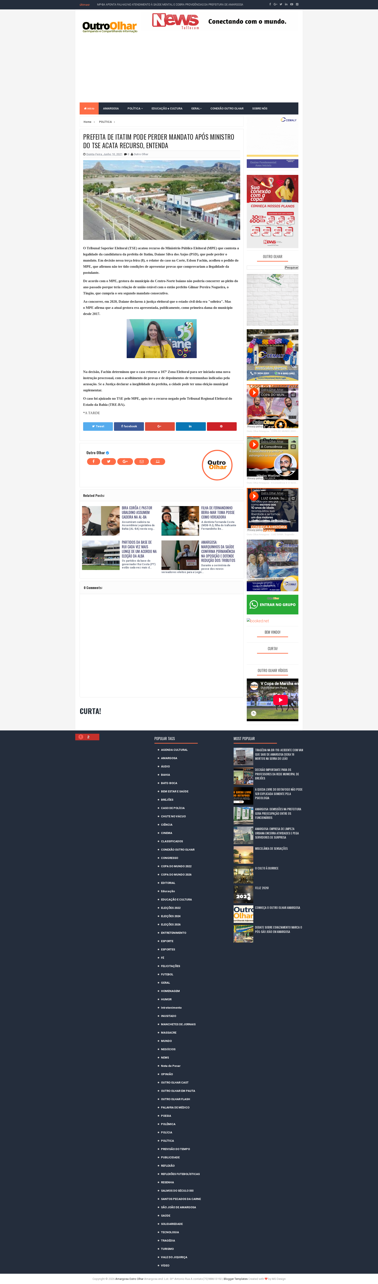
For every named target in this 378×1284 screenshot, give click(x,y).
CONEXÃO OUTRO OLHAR (226, 108)
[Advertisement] (189, 67)
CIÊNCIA (166, 824)
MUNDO (166, 1041)
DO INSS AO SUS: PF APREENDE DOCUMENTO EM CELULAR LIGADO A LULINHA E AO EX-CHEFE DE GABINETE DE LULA (168, 4)
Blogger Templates (236, 1278)
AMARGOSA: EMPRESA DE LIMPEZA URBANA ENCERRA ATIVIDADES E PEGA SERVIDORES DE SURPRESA (277, 832)
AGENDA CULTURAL (174, 749)
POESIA (166, 1115)
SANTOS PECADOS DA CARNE (181, 1199)
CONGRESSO (169, 858)
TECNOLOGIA (170, 1232)
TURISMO (167, 1249)
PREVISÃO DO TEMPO (175, 1149)
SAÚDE (165, 1215)
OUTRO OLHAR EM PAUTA (178, 1090)
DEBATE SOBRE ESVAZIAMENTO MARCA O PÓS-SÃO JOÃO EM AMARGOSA (278, 929)
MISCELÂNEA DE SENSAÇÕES (271, 848)
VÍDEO (165, 1265)
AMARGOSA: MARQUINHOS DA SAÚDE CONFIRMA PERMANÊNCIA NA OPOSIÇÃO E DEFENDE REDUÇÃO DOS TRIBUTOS (218, 551)
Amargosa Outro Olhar (129, 1278)
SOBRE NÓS (259, 108)
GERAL (195, 108)
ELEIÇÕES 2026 (170, 924)
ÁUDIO (165, 766)
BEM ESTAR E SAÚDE (174, 791)
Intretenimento (171, 1007)
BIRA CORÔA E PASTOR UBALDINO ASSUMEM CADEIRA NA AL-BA (137, 512)
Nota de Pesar (171, 1066)
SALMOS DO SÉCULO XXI (177, 1190)
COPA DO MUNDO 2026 (176, 874)
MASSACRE (168, 1032)
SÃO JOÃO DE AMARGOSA (178, 1207)
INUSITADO (168, 1016)
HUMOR (166, 999)
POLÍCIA (166, 1132)
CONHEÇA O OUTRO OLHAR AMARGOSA (277, 907)
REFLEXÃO (168, 1165)
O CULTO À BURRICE (266, 868)
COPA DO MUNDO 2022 (176, 866)
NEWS (165, 1057)
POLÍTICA (134, 108)
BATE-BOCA (169, 783)
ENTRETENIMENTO (173, 932)
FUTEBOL (167, 974)
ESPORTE (167, 941)
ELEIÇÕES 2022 (170, 907)
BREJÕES (167, 799)
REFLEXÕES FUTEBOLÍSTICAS (180, 1174)
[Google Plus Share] (160, 426)
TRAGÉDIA (168, 1240)
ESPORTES (168, 949)
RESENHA (167, 1182)
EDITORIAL (168, 883)
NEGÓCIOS (168, 1049)
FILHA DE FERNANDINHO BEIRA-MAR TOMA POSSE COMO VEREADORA (217, 512)
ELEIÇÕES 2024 (170, 916)
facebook (130, 426)
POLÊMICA (168, 1124)
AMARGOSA (111, 108)
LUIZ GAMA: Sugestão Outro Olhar (289, 534)
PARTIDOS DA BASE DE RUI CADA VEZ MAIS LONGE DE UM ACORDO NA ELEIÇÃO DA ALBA (139, 549)
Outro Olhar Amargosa (258, 431)
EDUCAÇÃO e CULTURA (167, 108)
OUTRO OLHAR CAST (175, 1082)
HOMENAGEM (170, 991)
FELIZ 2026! (262, 887)
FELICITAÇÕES (170, 966)
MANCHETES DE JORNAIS (178, 1024)
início (90, 108)
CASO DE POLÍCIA (173, 808)
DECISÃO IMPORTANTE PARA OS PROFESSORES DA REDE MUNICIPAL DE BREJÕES (277, 773)
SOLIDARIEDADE (172, 1224)
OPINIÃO (167, 1074)
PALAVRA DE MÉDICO (175, 1107)
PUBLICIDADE (170, 1157)
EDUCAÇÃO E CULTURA (176, 899)
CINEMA (166, 833)
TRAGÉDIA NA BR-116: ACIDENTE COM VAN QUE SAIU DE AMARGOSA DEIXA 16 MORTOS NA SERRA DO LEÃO (279, 754)
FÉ (162, 957)
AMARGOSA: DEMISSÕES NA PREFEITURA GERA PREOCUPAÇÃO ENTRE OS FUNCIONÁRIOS (278, 813)
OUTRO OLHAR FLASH (175, 1099)
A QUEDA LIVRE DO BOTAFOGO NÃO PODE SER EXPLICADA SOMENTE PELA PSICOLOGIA (279, 793)
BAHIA (165, 774)
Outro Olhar (95, 452)
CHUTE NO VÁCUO (173, 816)
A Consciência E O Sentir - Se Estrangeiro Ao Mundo (297, 483)
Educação (168, 891)
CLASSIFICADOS (172, 841)
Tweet (100, 426)
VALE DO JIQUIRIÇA (174, 1257)
